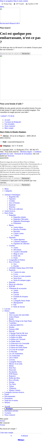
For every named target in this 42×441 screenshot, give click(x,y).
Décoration (17, 250)
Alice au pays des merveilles (19, 315)
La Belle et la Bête (15, 337)
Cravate (16, 294)
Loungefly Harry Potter (21, 301)
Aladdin (12, 313)
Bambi (11, 319)
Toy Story (12, 384)
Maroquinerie (18, 303)
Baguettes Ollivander (20, 219)
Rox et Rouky (14, 380)
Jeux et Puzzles (14, 203)
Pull (14, 305)
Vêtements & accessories (18, 288)
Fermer (2, 421)
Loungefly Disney (15, 362)
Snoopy (11, 382)
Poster (15, 258)
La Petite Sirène (14, 341)
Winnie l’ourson (14, 390)
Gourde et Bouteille (20, 252)
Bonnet (16, 292)
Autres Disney (14, 317)
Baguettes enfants (19, 217)
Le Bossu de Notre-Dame (18, 347)
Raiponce (12, 376)
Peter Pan (12, 368)
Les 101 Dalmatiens (16, 354)
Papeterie (12, 205)
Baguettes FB (14, 197)
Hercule (12, 331)
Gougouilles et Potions (17, 260)
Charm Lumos (18, 233)
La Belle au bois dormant (18, 335)
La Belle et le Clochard (17, 339)
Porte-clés (16, 256)
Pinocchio (12, 370)
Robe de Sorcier (19, 307)
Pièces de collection (16, 209)
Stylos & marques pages (21, 280)
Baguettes (12, 215)
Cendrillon (12, 323)
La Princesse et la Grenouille (19, 343)
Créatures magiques (20, 242)
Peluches (12, 207)
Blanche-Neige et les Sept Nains (20, 321)
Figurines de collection (21, 244)
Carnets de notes (19, 272)
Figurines (12, 199)
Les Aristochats (14, 356)
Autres (15, 248)
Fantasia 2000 (14, 329)
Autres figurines (19, 239)
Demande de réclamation (23, 154)
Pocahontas (13, 372)
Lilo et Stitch (13, 358)
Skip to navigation (6, 1)
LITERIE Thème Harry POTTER (21, 268)
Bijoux (11, 225)
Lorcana (12, 360)
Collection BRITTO (16, 325)
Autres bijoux (18, 227)
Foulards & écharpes (20, 297)
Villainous (12, 388)
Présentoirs (17, 223)
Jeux (15, 264)
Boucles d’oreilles (19, 229)
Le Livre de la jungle (16, 349)
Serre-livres (17, 278)
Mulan (11, 366)
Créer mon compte (6, 433)
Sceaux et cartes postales (22, 276)
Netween (11, 156)
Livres (15, 274)
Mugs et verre (18, 254)
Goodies (12, 201)
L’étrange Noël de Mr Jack (18, 333)
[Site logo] (10, 21)
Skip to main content (20, 1)
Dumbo (11, 327)
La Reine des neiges (16, 345)
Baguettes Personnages (21, 221)
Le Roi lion (13, 352)
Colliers (16, 235)
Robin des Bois (14, 378)
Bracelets (16, 231)
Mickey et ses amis (15, 364)
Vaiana (11, 386)
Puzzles (16, 266)
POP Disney (13, 374)
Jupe (15, 299)
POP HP (12, 286)
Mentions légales (26, 152)
